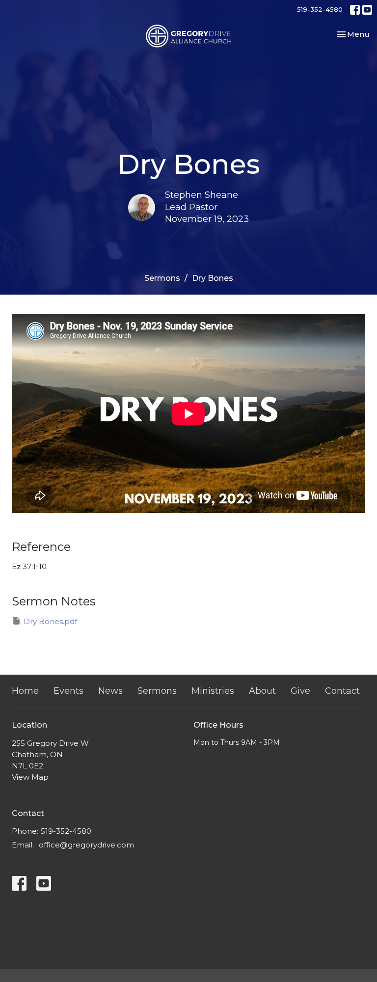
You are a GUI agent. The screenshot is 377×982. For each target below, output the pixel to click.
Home (25, 690)
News (110, 690)
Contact (342, 690)
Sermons (162, 278)
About (262, 690)
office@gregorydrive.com (86, 844)
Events (68, 690)
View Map (30, 777)
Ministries (212, 690)
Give (300, 690)
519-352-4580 (320, 9)
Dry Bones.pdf (50, 621)
